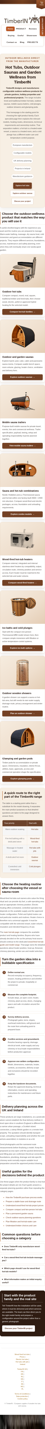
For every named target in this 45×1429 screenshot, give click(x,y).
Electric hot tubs (22, 1359)
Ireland (22, 1364)
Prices (22, 1357)
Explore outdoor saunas (22, 193)
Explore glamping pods (22, 779)
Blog (22, 42)
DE (22, 1374)
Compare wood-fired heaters (22, 583)
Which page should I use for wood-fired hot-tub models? (21, 1270)
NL (22, 1376)
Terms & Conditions (22, 1394)
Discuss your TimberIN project (18, 1328)
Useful (21, 36)
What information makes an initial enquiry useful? (22, 1281)
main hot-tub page (11, 932)
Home (10, 29)
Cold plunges (34, 867)
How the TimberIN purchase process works (24, 1197)
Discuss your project (22, 201)
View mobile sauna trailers (22, 446)
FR (22, 1372)
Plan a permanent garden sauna (19, 1214)
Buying (11, 36)
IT (22, 1381)
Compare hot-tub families (22, 312)
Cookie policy (23, 1399)
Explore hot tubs (22, 186)
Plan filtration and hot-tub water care (21, 1222)
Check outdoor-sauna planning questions (23, 1218)
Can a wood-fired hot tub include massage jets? (22, 1259)
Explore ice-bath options (22, 648)
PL (22, 1389)
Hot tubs (34, 829)
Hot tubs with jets (22, 1362)
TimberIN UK (22, 1369)
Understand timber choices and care (21, 1226)
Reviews (33, 29)
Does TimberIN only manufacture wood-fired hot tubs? (21, 1248)
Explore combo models (22, 514)
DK (22, 1379)
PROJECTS (32, 42)
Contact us (12, 42)
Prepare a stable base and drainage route (23, 1201)
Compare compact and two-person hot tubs (24, 1210)
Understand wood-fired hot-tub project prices (24, 1206)
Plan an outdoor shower (22, 713)
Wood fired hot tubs (22, 1354)
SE (22, 1384)
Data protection (22, 1396)
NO (22, 1386)
